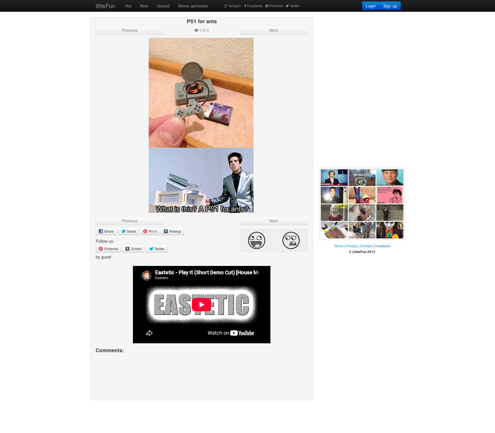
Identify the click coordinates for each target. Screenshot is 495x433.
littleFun (105, 5)
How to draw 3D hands (332, 244)
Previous (130, 30)
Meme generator (193, 6)
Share (108, 231)
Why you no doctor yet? (331, 209)
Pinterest (276, 5)
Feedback (382, 245)
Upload (163, 6)
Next (274, 30)
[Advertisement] (362, 53)
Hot (128, 6)
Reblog (174, 231)
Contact (366, 245)
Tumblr (136, 248)
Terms (338, 245)
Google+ (235, 5)
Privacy (352, 245)
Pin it (152, 231)
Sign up (390, 6)
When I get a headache (388, 209)
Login (371, 6)
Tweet (131, 231)
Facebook (254, 5)
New (144, 6)
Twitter (295, 5)
